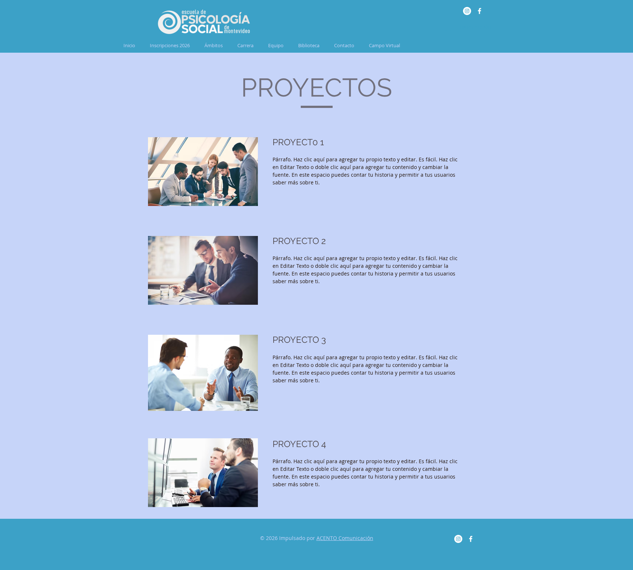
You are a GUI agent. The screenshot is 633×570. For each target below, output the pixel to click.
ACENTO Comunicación (344, 538)
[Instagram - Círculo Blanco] (467, 11)
